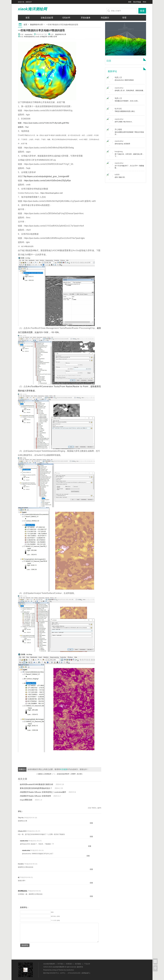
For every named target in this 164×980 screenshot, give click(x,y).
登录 (129, 2)
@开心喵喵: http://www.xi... (124, 122)
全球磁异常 (44, 37)
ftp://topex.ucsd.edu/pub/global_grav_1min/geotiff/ (46, 176)
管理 (124, 18)
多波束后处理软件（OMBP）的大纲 (69, 774)
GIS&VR (66, 18)
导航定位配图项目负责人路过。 (125, 111)
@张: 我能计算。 (120, 177)
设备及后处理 (47, 18)
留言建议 (78, 964)
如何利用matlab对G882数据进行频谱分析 (36, 784)
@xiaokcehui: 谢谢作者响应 (124, 80)
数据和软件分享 (36, 25)
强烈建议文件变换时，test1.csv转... (127, 101)
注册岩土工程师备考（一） (47, 774)
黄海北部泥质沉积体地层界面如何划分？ (36, 788)
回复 (91, 823)
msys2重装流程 (26, 800)
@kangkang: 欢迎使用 (122, 144)
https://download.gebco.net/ (51, 193)
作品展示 (105, 18)
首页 (27, 18)
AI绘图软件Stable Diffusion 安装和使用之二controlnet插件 (43, 792)
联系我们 (69, 964)
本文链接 (63, 769)
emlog (54, 970)
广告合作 (87, 964)
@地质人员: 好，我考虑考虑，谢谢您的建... (129, 90)
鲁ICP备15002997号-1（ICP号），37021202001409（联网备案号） (67, 973)
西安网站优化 (22, 891)
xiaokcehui (28, 34)
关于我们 (60, 964)
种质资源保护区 (29, 37)
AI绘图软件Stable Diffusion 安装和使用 (35, 796)
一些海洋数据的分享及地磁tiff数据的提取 (41, 30)
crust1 (37, 37)
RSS (144, 2)
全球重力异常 (52, 37)
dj (18, 877)
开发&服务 (85, 18)
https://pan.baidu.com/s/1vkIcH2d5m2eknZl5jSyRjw (47, 180)
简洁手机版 (137, 2)
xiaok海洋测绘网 (32, 9)
